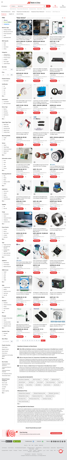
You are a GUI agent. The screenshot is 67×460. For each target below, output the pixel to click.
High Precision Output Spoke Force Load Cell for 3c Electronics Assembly (40, 70)
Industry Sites (53, 447)
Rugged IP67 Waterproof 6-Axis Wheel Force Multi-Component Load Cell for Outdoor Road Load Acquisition (24, 38)
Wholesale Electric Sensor (23, 396)
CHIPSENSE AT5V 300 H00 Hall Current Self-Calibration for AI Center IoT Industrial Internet (41, 134)
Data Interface (29, 385)
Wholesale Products (30, 447)
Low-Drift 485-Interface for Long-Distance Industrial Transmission (40, 326)
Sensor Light (4, 382)
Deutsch (34, 450)
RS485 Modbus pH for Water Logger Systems (23, 69)
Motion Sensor (39, 8)
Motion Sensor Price (50, 396)
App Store (9, 441)
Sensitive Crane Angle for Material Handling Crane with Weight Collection (40, 230)
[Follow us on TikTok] (54, 441)
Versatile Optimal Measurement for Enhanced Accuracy (58, 101)
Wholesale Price (38, 447)
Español (10, 450)
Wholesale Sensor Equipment (24, 393)
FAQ (29, 445)
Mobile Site (41, 445)
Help (32, 445)
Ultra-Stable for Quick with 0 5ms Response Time (24, 229)
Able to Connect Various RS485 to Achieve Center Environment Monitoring (56, 70)
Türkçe (63, 450)
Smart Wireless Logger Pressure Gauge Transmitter (23, 101)
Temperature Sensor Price (37, 396)
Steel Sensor (31, 382)
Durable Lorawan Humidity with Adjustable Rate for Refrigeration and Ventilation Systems (57, 262)
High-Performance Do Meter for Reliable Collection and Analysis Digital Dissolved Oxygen (23, 326)
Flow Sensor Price (22, 398)
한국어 (48, 450)
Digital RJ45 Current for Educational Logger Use (22, 133)
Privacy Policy (39, 454)
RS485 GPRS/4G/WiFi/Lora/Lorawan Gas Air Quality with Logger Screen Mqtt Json (40, 38)
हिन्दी (54, 450)
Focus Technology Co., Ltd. (34, 455)
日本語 (51, 450)
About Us (25, 445)
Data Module (38, 385)
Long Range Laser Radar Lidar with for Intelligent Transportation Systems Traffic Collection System (41, 102)
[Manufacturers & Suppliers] (33, 2)
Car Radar (4, 386)
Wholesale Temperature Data (39, 393)
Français (20, 450)
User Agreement (27, 454)
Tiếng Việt (29, 451)
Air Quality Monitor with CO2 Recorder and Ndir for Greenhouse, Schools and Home (23, 166)
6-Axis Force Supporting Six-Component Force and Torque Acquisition (57, 166)
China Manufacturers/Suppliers (20, 447)
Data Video (20, 385)
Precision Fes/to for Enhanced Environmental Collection (57, 229)
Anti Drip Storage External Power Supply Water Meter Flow (40, 165)
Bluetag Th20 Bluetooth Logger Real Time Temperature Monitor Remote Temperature (57, 38)
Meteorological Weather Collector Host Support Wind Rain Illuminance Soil (24, 262)
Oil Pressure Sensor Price (34, 398)
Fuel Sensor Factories (47, 398)
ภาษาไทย (58, 450)
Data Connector (47, 385)
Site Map (36, 445)
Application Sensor (55, 379)
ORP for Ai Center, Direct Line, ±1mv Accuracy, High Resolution (40, 293)
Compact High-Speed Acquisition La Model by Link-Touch (57, 325)
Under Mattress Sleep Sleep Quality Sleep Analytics (40, 197)
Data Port (60, 382)
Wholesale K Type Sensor (54, 393)
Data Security (56, 385)
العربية (44, 450)
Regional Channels (60, 447)
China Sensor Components (23, 379)
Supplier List (11, 14)
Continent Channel (46, 447)
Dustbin (3, 388)
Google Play (17, 441)
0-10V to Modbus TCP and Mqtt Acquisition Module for (23, 293)
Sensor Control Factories (23, 401)
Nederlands (40, 450)
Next (43, 340)
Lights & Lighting (5, 390)
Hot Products (4, 447)
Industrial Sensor (21, 382)
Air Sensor (46, 379)
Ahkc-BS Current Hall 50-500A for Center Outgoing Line (57, 293)
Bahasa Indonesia (36, 451)
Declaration (34, 454)
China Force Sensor (37, 379)
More (18, 403)
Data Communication (50, 382)
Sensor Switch (5, 384)
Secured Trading (20, 14)
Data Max (20, 387)
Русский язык (25, 450)
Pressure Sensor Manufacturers (22, 8)
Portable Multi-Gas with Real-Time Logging (57, 133)
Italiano (30, 450)
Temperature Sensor (32, 8)
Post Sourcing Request (56, 433)
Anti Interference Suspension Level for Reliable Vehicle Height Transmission (23, 198)
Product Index (31, 448)
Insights (36, 448)
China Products (11, 447)
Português (15, 450)
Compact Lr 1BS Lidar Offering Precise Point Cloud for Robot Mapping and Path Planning (57, 198)
